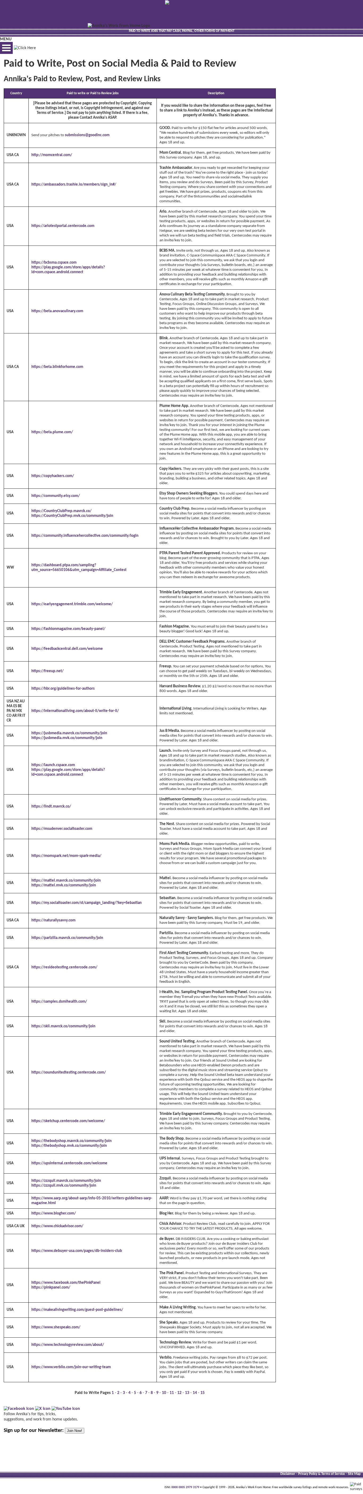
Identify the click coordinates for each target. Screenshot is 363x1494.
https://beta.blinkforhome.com (57, 367)
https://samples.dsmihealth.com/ (59, 1002)
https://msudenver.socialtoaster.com (61, 829)
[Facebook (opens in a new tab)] (19, 1409)
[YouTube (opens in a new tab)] (66, 1409)
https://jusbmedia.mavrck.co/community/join (69, 733)
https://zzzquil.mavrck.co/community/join (66, 1181)
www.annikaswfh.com (213, 582)
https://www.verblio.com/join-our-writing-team (71, 1367)
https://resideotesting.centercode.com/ (64, 967)
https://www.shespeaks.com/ (55, 1327)
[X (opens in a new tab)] (42, 1409)
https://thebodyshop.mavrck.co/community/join (71, 1141)
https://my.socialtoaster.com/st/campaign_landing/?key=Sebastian (86, 903)
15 (202, 1393)
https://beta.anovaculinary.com (57, 311)
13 (187, 1393)
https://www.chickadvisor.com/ (57, 1226)
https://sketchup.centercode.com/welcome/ (68, 1121)
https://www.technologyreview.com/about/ (67, 1345)
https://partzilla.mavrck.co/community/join (67, 938)
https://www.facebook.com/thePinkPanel (65, 1283)
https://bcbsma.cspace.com (54, 263)
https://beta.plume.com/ (52, 432)
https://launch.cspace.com (53, 765)
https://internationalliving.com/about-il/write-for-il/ (75, 711)
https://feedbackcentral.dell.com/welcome (67, 649)
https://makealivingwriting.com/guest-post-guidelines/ (77, 1310)
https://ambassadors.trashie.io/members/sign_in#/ (73, 185)
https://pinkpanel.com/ (50, 1288)
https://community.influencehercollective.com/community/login (84, 536)
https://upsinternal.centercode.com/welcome (69, 1163)
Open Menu (6, 48)
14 (195, 1393)
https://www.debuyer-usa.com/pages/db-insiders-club (76, 1251)
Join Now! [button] (74, 1431)
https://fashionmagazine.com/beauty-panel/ (68, 629)
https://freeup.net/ (47, 671)
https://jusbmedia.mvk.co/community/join (66, 738)
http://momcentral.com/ (51, 155)
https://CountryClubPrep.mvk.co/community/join (72, 516)
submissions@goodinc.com (87, 135)
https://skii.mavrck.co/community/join (63, 1026)
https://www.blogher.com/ (53, 1214)
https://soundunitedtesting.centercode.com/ (68, 1073)
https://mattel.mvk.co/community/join (63, 885)
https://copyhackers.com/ (52, 476)
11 (172, 1393)
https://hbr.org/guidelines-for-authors (63, 689)
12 (179, 1393)
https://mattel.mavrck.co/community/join (66, 881)
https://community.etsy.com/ (55, 496)
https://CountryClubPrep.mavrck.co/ (61, 511)
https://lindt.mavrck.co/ (51, 807)
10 (164, 1393)
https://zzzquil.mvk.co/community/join (63, 1186)
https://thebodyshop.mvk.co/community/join (69, 1146)
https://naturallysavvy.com (53, 920)
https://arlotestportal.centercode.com (62, 226)
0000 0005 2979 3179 (185, 1487)
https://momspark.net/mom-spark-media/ (66, 856)
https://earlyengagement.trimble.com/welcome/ (72, 604)
